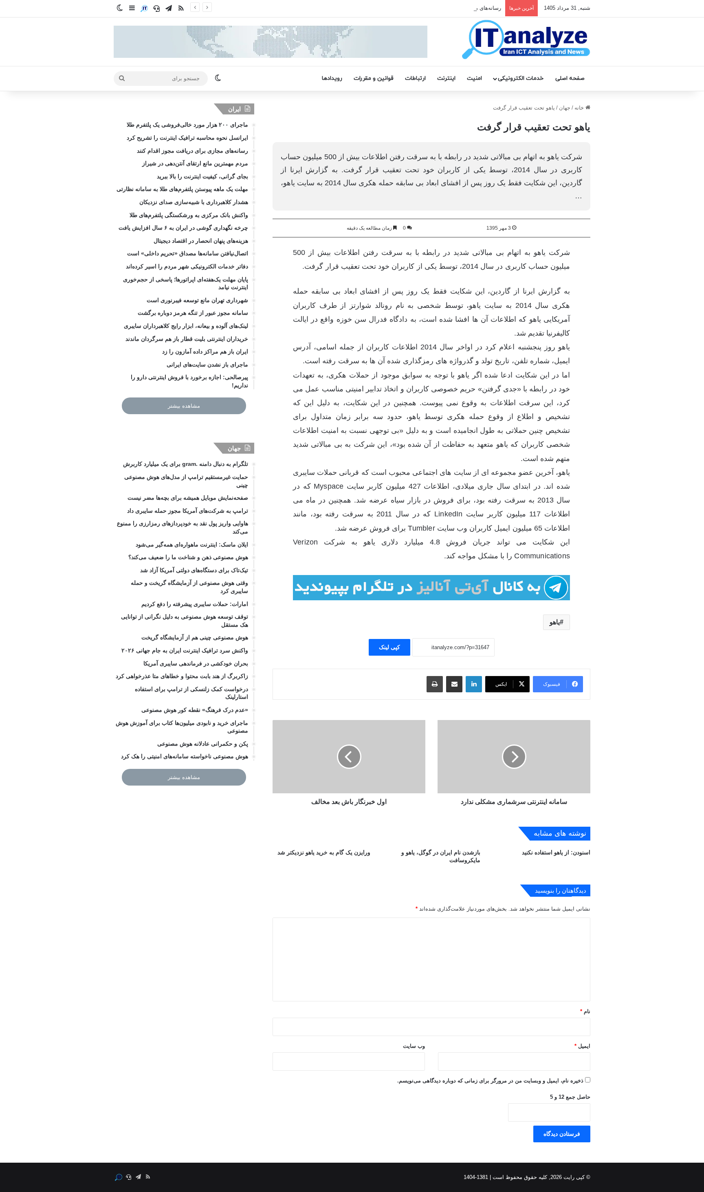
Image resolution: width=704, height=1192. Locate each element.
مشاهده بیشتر (184, 406)
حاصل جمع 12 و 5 (570, 1097)
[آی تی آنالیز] (525, 40)
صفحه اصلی (570, 78)
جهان (564, 108)
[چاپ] (435, 684)
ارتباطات (415, 78)
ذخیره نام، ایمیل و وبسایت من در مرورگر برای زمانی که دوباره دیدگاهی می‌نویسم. (490, 1081)
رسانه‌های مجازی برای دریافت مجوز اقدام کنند (449, 8)
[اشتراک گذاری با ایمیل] (454, 684)
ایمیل (582, 1046)
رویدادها (332, 78)
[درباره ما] (144, 8)
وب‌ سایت (414, 1046)
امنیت (474, 78)
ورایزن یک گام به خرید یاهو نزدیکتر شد (323, 852)
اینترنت (446, 78)
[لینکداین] (474, 684)
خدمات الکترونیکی (520, 78)
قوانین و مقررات (374, 78)
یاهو (555, 622)
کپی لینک (389, 647)
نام (585, 1011)
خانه (579, 108)
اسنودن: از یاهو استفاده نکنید (556, 852)
